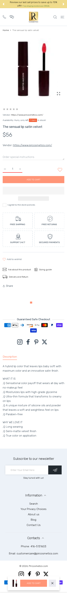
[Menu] (62, 17)
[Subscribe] (55, 470)
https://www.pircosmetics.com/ (27, 115)
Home (6, 30)
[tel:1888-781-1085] (4, 16)
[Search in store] (55, 17)
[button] (3, 4)
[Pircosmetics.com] (33, 17)
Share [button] (9, 286)
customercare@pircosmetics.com (37, 553)
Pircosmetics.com (38, 566)
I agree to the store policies (21, 205)
